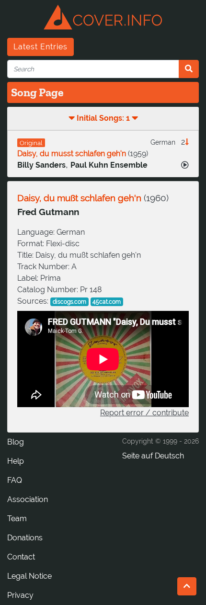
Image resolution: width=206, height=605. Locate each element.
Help (15, 461)
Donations (25, 537)
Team (17, 518)
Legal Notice (29, 576)
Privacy (20, 595)
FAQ (14, 480)
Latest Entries (40, 46)
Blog (15, 441)
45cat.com (106, 301)
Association (27, 499)
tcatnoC (21, 556)
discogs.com (69, 301)
